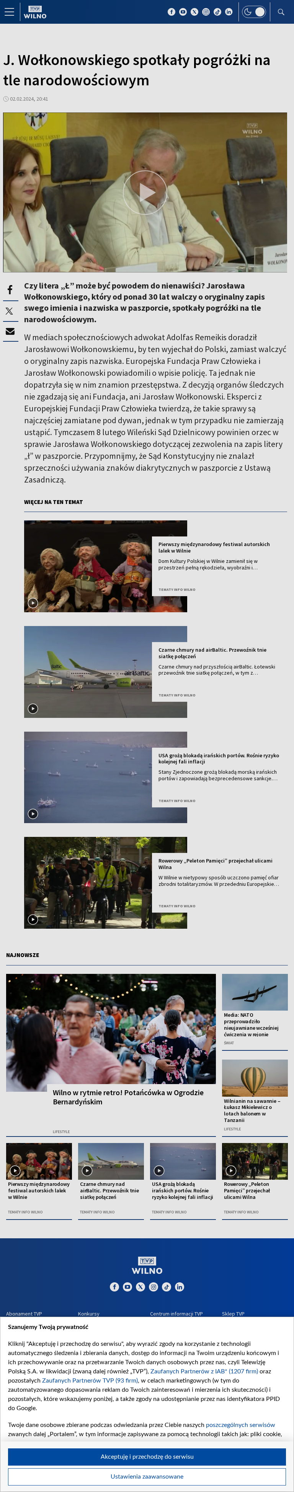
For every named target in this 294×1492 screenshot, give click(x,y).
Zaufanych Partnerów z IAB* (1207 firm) (204, 1371)
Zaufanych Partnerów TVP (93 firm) (90, 1381)
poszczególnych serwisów (240, 1425)
